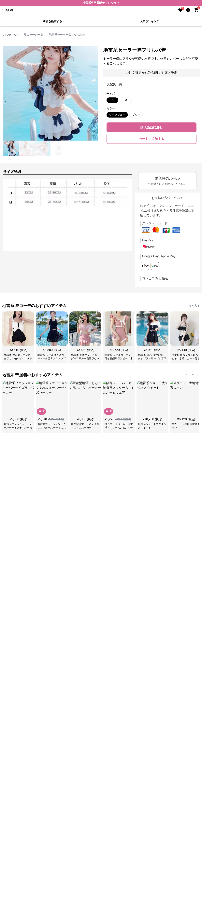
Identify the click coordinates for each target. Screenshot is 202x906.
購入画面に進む (151, 127)
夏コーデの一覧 (33, 34)
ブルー (136, 114)
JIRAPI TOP (10, 34)
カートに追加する (151, 138)
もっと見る (193, 305)
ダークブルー (117, 114)
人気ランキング (149, 21)
